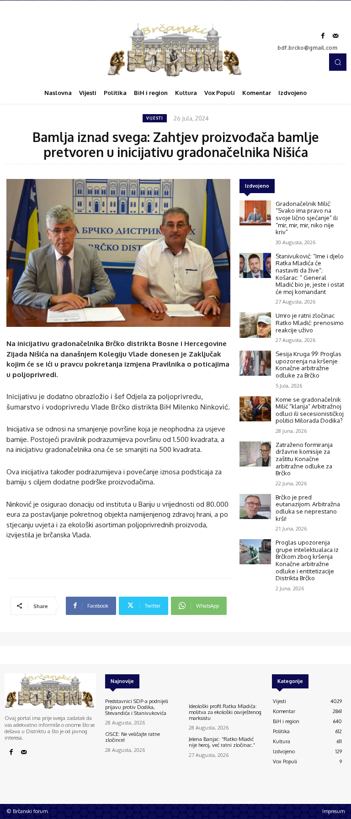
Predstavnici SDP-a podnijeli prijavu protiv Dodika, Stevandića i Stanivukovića (136, 707)
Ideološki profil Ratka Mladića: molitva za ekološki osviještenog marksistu (225, 712)
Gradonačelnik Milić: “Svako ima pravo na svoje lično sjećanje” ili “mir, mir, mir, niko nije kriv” (307, 218)
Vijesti (154, 118)
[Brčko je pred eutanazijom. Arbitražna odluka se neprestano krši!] (255, 506)
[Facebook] (322, 36)
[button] (337, 62)
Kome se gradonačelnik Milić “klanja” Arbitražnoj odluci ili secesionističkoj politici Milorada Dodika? (310, 410)
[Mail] (335, 36)
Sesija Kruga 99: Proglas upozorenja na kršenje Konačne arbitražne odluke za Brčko (308, 364)
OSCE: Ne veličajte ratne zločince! (132, 737)
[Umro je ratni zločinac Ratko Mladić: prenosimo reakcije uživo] (255, 324)
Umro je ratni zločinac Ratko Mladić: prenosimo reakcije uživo (310, 322)
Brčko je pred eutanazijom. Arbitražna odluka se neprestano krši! (308, 507)
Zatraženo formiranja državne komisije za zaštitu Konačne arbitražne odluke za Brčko (304, 459)
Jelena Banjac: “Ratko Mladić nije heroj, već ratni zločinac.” (222, 742)
